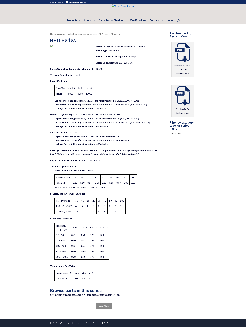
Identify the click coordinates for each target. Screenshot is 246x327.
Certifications (138, 20)
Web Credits (108, 323)
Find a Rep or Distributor (112, 20)
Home (169, 20)
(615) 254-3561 (58, 2)
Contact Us (156, 20)
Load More (103, 306)
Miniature (94, 34)
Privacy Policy (78, 323)
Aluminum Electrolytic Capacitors (72, 34)
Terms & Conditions (94, 323)
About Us (89, 20)
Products (72, 20)
